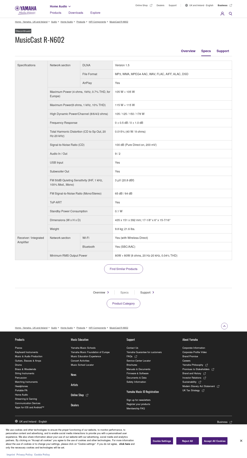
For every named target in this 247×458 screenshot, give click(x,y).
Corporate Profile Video (194, 352)
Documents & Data (136, 377)
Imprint (11, 454)
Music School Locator (82, 364)
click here (124, 444)
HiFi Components (97, 21)
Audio (54, 21)
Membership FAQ (136, 408)
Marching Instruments (26, 381)
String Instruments (24, 373)
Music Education (79, 339)
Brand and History (191, 373)
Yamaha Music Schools (83, 347)
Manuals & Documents (138, 369)
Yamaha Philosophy (192, 364)
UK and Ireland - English (201, 5)
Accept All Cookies (214, 441)
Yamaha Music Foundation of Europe (90, 352)
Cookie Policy (42, 454)
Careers (186, 360)
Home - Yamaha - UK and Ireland (31, 21)
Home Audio (58, 6)
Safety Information (136, 381)
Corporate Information (193, 347)
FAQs (130, 356)
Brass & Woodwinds (25, 369)
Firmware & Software (137, 373)
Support (172, 5)
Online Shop (141, 5)
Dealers (160, 5)
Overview (188, 50)
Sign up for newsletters (139, 400)
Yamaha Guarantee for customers (144, 352)
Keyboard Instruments (26, 352)
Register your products (138, 404)
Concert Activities (80, 360)
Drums (18, 364)
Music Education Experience (86, 356)
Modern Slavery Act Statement (198, 386)
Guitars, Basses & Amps (28, 360)
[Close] (241, 441)
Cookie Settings (162, 441)
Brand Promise (190, 356)
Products (55, 12)
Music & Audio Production (28, 356)
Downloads (76, 12)
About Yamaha (190, 339)
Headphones (21, 386)
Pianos (18, 347)
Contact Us (132, 347)
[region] (123, 441)
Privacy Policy (24, 454)
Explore (95, 12)
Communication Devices (28, 403)
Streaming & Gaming (26, 398)
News (73, 374)
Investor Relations (191, 377)
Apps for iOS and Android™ (29, 407)
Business (222, 5)
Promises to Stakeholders (196, 369)
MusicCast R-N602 (119, 21)
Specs (206, 50)
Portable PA (21, 390)
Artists (74, 385)
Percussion (21, 377)
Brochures (132, 364)
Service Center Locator (139, 360)
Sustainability (189, 381)
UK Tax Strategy (191, 390)
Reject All (187, 441)
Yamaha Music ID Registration (143, 391)
